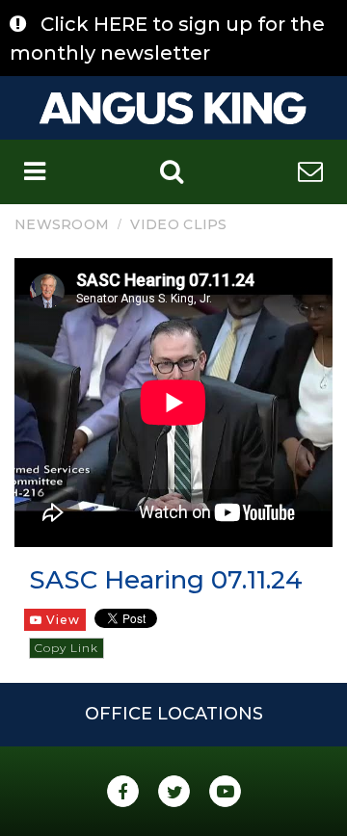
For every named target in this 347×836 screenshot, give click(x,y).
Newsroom (61, 224)
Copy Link (66, 647)
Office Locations (174, 713)
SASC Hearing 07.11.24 (166, 579)
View (61, 620)
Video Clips (178, 224)
